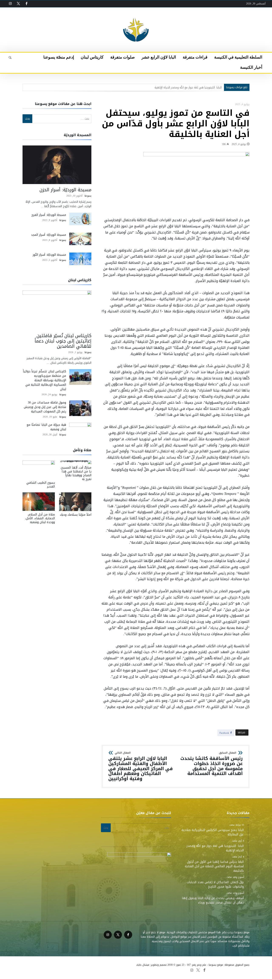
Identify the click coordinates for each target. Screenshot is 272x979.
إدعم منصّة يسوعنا (52, 970)
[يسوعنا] (136, 13)
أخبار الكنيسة (31, 970)
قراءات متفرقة (138, 970)
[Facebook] (26, 3)
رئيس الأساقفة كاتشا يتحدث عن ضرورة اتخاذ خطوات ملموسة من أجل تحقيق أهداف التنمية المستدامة (211, 763)
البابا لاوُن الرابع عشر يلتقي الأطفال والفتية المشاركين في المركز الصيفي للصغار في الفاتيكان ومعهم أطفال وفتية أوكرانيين (140, 766)
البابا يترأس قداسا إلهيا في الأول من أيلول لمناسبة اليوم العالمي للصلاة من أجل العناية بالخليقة (165, 87)
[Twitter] (18, 3)
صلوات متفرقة (93, 970)
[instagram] (10, 3)
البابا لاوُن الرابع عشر (115, 970)
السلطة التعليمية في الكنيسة (166, 970)
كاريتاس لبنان (74, 970)
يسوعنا (88, 195)
